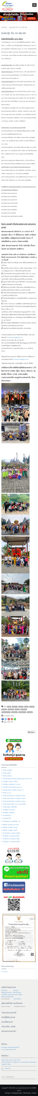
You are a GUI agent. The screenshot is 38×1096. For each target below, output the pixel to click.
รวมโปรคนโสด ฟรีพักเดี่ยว (10, 807)
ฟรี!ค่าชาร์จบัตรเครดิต (7, 996)
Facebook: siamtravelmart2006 (10, 1047)
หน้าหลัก (4, 27)
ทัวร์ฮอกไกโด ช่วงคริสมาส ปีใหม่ (11, 833)
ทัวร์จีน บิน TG (7, 792)
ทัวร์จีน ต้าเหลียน (7, 770)
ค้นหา (32, 732)
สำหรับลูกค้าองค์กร (6, 992)
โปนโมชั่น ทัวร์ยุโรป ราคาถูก (10, 827)
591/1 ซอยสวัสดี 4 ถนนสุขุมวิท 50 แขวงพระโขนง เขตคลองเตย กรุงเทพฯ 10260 (19, 1063)
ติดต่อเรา (15, 990)
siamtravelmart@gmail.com (15, 337)
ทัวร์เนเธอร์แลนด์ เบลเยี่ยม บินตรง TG (13, 790)
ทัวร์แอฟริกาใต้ (7, 818)
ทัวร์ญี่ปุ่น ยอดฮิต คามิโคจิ (10, 781)
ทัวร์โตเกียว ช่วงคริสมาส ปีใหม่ (11, 836)
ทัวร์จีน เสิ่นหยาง (7, 776)
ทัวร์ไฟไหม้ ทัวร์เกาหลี (8, 809)
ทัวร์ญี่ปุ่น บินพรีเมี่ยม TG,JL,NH (11, 784)
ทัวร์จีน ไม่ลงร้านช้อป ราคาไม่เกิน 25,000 (14, 798)
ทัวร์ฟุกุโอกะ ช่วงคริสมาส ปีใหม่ (11, 841)
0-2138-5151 (7, 1068)
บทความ (5, 971)
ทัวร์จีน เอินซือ (7, 773)
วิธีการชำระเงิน (17, 992)
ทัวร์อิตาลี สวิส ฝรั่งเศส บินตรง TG (12, 787)
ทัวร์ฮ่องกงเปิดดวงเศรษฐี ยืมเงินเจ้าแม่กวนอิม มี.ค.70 (17, 778)
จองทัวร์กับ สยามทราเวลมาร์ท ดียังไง (11, 994)
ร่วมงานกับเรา (17, 998)
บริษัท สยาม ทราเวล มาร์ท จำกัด (11, 1060)
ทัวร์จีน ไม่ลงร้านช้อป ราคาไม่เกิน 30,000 (14, 801)
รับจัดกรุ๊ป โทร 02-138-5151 (18, 27)
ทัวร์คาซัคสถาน (7, 815)
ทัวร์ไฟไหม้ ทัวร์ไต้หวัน (9, 812)
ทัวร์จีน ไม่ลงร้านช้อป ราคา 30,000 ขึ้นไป (14, 804)
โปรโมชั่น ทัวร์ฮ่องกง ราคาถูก (11, 824)
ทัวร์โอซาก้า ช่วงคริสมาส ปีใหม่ (11, 838)
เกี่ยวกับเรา (4, 990)
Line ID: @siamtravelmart (8, 1049)
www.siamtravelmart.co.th (22, 1088)
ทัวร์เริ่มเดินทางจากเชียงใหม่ (10, 821)
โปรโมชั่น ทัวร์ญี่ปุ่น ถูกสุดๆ (10, 830)
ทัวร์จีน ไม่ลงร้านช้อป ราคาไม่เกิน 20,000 (14, 795)
